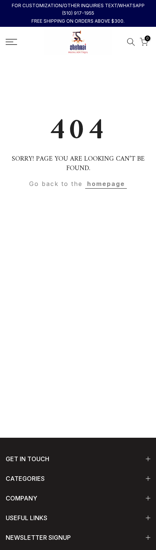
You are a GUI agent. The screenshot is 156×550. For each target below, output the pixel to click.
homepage (106, 183)
